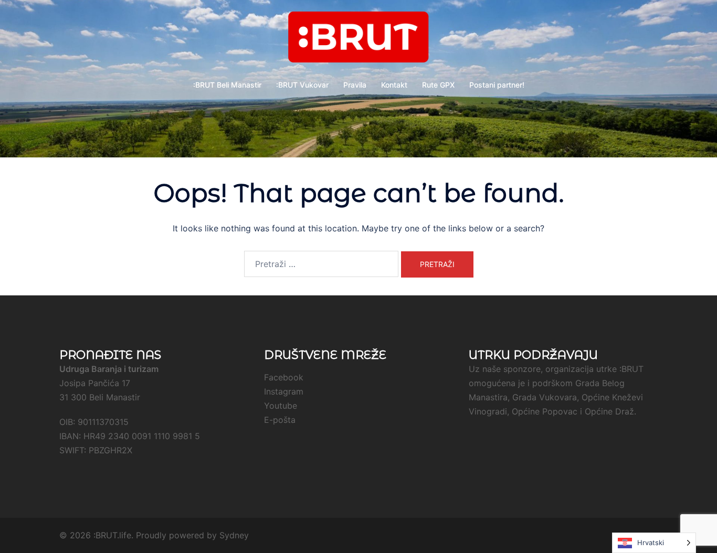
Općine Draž (609, 411)
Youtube (280, 405)
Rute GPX (438, 84)
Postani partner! (496, 84)
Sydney (234, 535)
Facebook (283, 377)
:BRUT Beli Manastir (227, 84)
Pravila (354, 84)
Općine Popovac (544, 411)
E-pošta (280, 419)
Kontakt (394, 84)
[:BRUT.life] (358, 40)
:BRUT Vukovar (302, 84)
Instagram (283, 391)
